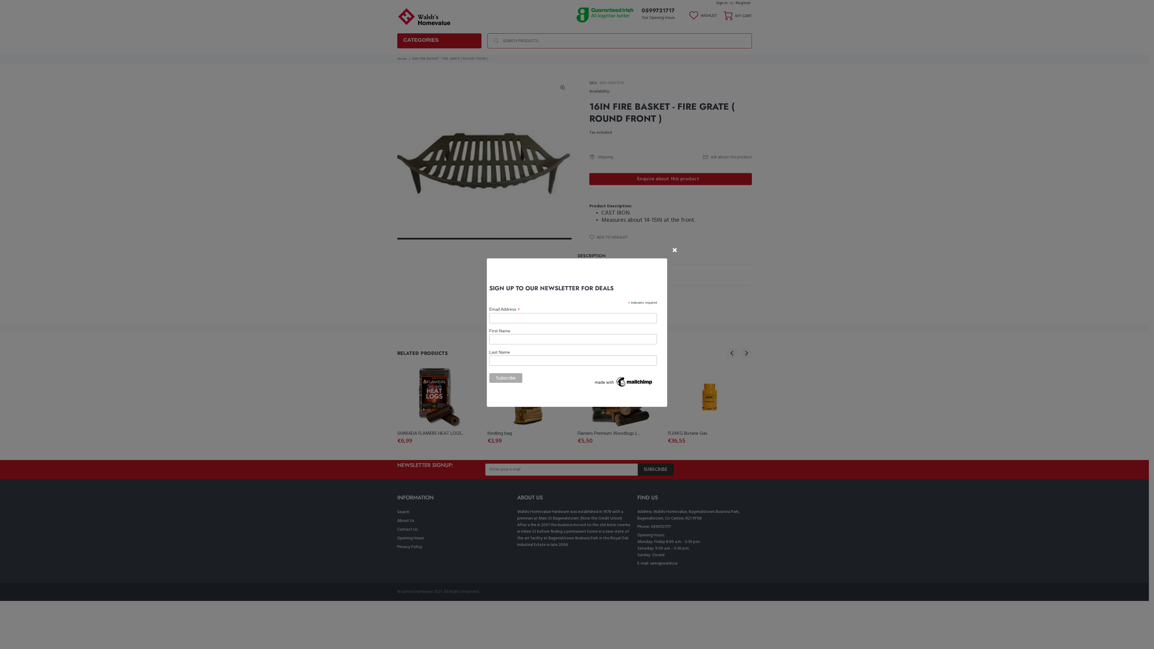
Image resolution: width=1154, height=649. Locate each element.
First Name (499, 330)
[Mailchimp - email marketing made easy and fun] (624, 381)
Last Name (499, 352)
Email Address (504, 309)
